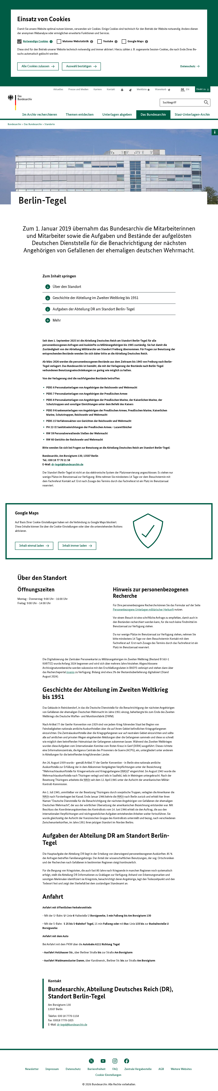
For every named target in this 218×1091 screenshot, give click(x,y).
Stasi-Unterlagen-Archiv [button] (192, 114)
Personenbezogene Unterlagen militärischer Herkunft (143, 609)
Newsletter (32, 1069)
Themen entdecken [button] (80, 114)
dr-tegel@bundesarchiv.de (67, 464)
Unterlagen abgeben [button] (117, 114)
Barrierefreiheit (96, 1069)
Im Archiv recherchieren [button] (39, 114)
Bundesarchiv (14, 124)
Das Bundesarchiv (33, 124)
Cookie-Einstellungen (108, 1075)
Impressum (52, 1069)
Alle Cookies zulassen (35, 66)
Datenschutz (187, 66)
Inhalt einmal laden (31, 545)
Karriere (98, 89)
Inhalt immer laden (74, 545)
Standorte (50, 124)
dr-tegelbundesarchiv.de (72, 1024)
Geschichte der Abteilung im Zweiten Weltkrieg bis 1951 (105, 693)
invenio (70, 672)
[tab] (38, 41)
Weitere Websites (181, 1069)
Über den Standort (42, 578)
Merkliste (143, 89)
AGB (161, 1069)
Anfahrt (52, 897)
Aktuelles (58, 89)
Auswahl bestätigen (78, 66)
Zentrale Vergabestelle (138, 1069)
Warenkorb (162, 89)
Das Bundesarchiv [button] (153, 114)
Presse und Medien (78, 89)
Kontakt (111, 89)
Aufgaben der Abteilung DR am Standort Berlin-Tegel (105, 839)
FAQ (115, 1069)
